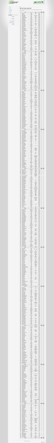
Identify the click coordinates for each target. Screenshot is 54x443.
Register (44, 0)
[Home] (14, 3)
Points (39, 12)
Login (41, 0)
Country (31, 12)
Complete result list (22, 10)
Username (13, 16)
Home (20, 6)
